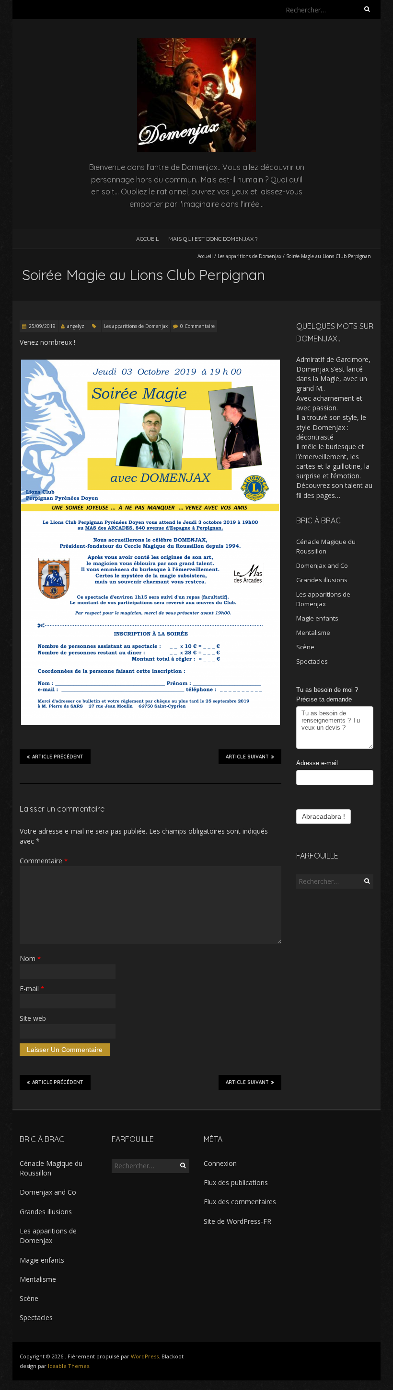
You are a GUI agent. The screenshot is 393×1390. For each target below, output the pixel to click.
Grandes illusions (321, 580)
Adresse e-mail (317, 763)
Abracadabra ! (323, 816)
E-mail (32, 988)
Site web (33, 1018)
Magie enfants (317, 618)
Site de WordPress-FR (237, 1221)
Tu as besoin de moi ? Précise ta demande (327, 694)
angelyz (75, 326)
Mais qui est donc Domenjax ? (212, 238)
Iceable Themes (68, 1365)
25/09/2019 (42, 326)
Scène (305, 647)
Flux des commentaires (240, 1201)
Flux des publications (236, 1182)
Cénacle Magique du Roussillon (51, 1168)
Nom (30, 958)
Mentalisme (313, 632)
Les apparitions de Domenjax (249, 256)
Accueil (147, 238)
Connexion (220, 1163)
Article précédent (57, 757)
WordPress (145, 1356)
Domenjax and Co (322, 565)
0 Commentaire (197, 326)
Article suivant (247, 757)
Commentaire (44, 860)
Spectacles (312, 661)
